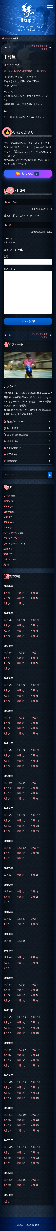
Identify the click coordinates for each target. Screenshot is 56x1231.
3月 (33, 598)
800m (6, 506)
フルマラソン (10, 538)
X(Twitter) (12, 454)
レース (7, 496)
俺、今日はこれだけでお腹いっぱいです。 (25, 71)
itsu (9, 224)
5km (6, 517)
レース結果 (13, 428)
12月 (6, 620)
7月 (19, 593)
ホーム (8, 38)
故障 (6, 554)
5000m (7, 522)
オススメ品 (13, 441)
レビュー (8, 559)
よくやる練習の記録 (17, 434)
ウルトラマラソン (13, 543)
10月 (34, 620)
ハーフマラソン (12, 533)
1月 (19, 603)
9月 (6, 625)
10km (6, 527)
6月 (33, 593)
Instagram (12, 461)
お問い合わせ (14, 448)
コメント (10, 269)
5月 (6, 598)
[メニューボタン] (50, 5)
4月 (19, 598)
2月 (6, 603)
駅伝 (6, 548)
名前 (6, 256)
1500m (7, 512)
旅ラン (7, 501)
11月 (20, 620)
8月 (6, 593)
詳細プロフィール (16, 421)
